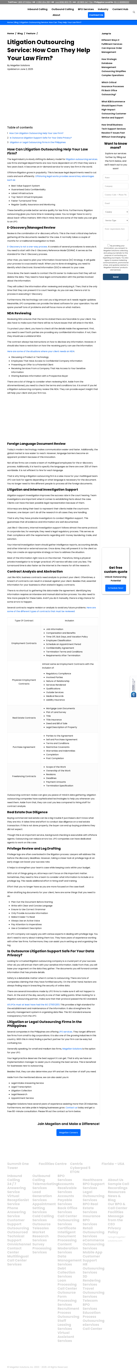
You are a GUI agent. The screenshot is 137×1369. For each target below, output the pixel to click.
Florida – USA (113, 1163)
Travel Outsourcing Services (93, 1292)
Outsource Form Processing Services (67, 1298)
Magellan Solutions (72, 1048)
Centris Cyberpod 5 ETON (80, 1167)
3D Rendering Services (92, 1280)
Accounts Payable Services (66, 1200)
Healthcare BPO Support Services (94, 1184)
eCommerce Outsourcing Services (93, 1244)
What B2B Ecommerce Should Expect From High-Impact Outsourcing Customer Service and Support (114, 109)
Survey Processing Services (42, 1248)
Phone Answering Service (16, 1212)
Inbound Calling (14, 1178)
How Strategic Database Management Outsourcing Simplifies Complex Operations (114, 67)
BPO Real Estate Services (90, 1208)
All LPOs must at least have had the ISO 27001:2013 (33, 1004)
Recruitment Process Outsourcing (68, 1312)
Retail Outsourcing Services (93, 1232)
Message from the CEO (116, 1220)
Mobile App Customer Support (92, 1256)
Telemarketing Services (45, 1186)
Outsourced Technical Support (17, 1236)
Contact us (71, 1107)
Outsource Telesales (41, 1226)
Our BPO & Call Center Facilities (117, 1208)
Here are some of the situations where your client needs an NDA (40, 351)
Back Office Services (67, 1210)
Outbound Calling (41, 1178)
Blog (16, 22)
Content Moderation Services (68, 1248)
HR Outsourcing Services (93, 1268)
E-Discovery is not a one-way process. (27, 246)
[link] (17, 1154)
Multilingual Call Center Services (18, 1260)
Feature (30, 33)
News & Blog (114, 1198)
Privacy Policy (114, 1230)
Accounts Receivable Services (67, 1188)
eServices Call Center (92, 1326)
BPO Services (65, 1178)
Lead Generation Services (42, 1196)
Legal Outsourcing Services (93, 1196)
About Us (115, 1180)
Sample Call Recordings (118, 1186)
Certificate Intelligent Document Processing (67, 1234)
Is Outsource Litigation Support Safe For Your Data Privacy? (41, 137)
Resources (117, 1192)
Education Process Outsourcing (93, 1316)
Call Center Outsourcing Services (68, 1220)
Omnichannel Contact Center (19, 1248)
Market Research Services (40, 1236)
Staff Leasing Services (65, 1324)
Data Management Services (70, 1260)
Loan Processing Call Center (67, 1284)
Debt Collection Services (66, 1272)
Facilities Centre (53, 1163)
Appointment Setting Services (44, 1208)
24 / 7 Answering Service (16, 1188)
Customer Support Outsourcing (18, 1224)
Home (10, 22)
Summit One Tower (18, 1165)
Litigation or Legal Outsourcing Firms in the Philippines (38, 142)
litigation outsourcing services (81, 159)
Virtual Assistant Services (66, 1336)
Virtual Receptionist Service (18, 1200)
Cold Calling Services (43, 1218)
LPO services (65, 1031)
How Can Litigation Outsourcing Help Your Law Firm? (36, 133)
